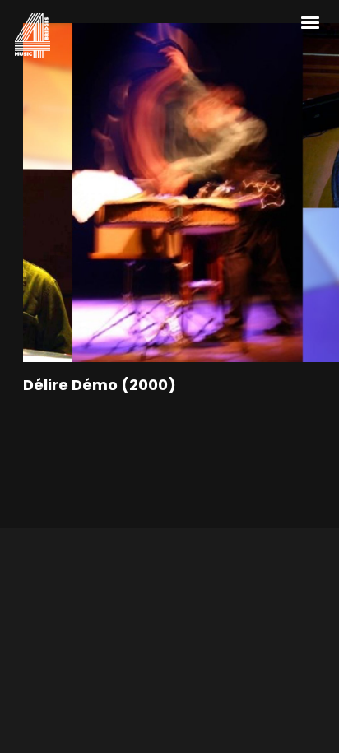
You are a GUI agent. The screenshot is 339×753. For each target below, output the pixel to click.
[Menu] (311, 21)
